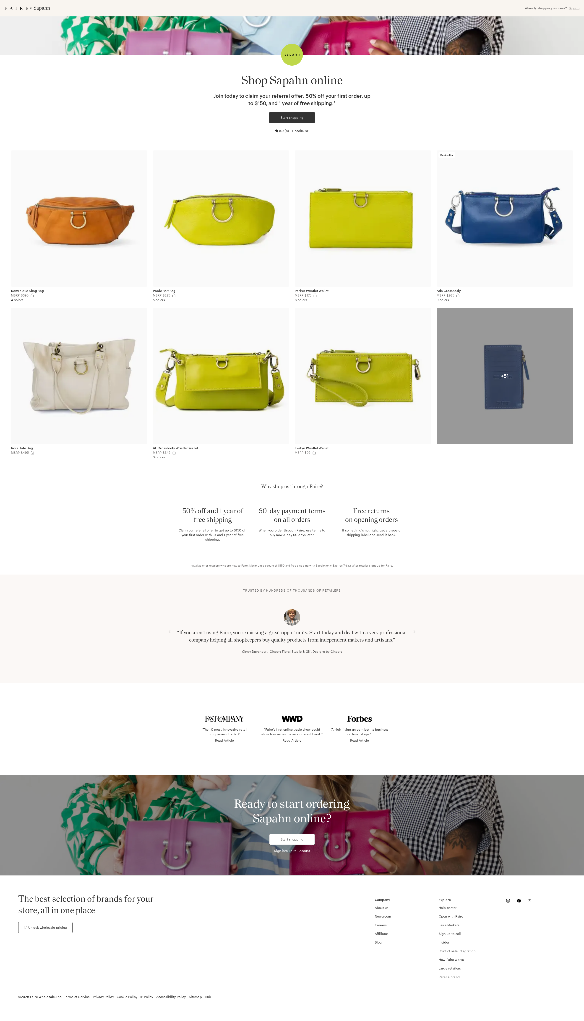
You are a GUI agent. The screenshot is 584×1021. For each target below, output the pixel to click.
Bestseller (447, 155)
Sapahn (321, 565)
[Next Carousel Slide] (414, 631)
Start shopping (292, 117)
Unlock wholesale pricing (47, 927)
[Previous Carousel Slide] (169, 631)
